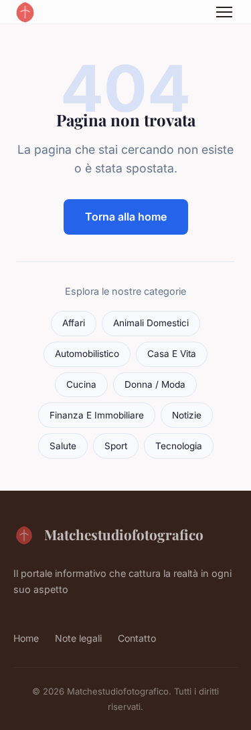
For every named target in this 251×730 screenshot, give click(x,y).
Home (26, 638)
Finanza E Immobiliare (97, 415)
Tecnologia (178, 446)
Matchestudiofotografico (123, 534)
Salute (63, 446)
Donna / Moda (154, 384)
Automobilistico (87, 353)
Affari (73, 323)
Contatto (137, 638)
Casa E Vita (171, 353)
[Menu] (224, 12)
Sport (115, 446)
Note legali (78, 638)
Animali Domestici (151, 323)
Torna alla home (126, 216)
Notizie (186, 415)
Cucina (81, 384)
